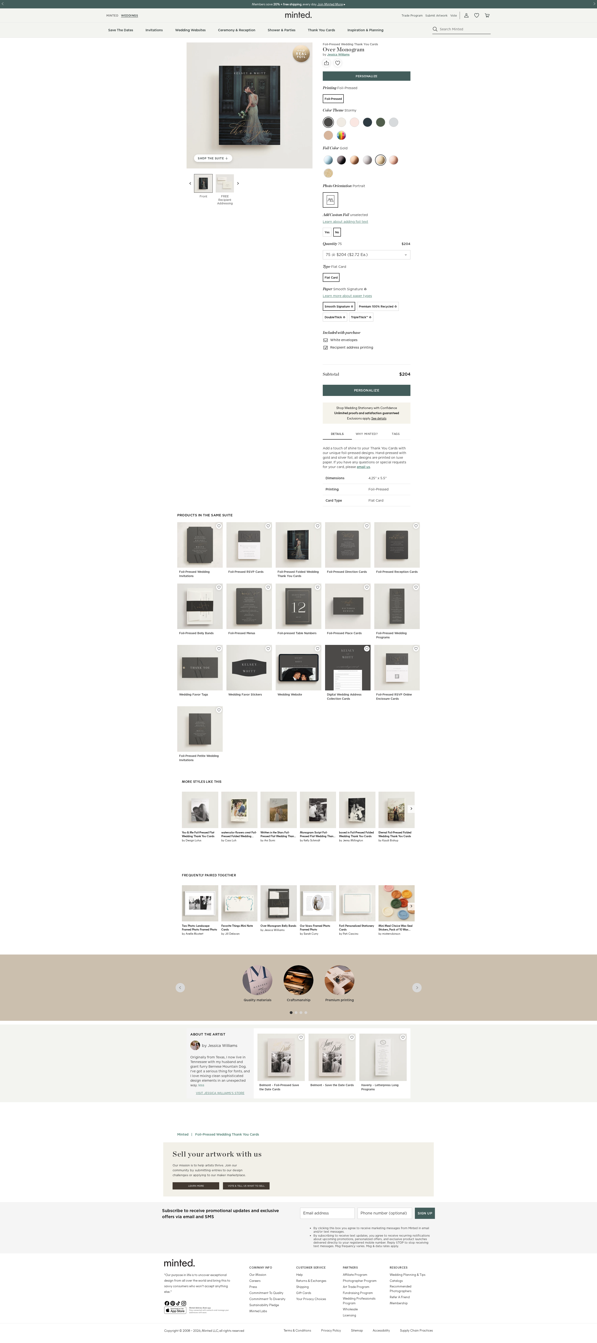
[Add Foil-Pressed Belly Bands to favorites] (219, 587)
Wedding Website (290, 694)
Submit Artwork (436, 15)
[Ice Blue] (328, 160)
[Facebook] (167, 1303)
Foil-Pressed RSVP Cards (246, 572)
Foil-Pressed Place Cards (344, 633)
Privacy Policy (331, 1330)
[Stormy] (328, 122)
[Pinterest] (172, 1303)
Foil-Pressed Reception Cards (397, 572)
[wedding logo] (298, 14)
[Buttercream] (341, 122)
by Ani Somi (267, 840)
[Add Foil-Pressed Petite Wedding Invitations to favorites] (219, 710)
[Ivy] (380, 122)
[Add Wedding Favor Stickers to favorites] (268, 648)
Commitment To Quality (266, 1293)
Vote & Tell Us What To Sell (246, 1186)
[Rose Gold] (393, 160)
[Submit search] (435, 29)
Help (299, 1274)
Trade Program (412, 15)
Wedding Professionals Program (359, 1300)
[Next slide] (238, 183)
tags (396, 434)
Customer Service (311, 1267)
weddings (129, 15)
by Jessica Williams (272, 930)
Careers (254, 1280)
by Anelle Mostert (192, 933)
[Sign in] (466, 15)
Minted (182, 1134)
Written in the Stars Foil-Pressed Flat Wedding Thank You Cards (277, 834)
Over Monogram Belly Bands (278, 925)
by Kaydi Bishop (388, 840)
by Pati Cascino (348, 933)
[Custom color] (341, 135)
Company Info (260, 1267)
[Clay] (328, 135)
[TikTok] (178, 1303)
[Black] (341, 160)
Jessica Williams (338, 54)
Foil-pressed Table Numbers (297, 633)
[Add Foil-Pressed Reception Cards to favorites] (416, 526)
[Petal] (354, 122)
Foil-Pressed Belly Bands (196, 633)
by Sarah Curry (309, 933)
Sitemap (357, 1330)
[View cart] (487, 15)
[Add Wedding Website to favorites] (317, 648)
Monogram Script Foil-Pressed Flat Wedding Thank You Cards (317, 834)
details (337, 434)
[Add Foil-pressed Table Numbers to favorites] (317, 587)
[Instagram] (184, 1303)
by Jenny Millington (351, 840)
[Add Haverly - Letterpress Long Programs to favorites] (403, 1037)
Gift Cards (303, 1293)
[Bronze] (354, 160)
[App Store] (175, 1312)
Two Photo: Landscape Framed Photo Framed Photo (199, 927)
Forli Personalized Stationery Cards (356, 927)
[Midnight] (367, 122)
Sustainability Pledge (264, 1305)
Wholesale (350, 1309)
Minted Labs (258, 1311)
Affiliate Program (355, 1274)
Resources (399, 1267)
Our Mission (257, 1274)
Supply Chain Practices (416, 1330)
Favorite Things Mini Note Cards (237, 927)
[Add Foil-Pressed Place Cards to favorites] (367, 587)
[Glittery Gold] (328, 173)
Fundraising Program (358, 1293)
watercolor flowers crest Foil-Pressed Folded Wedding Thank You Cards (239, 834)
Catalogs (396, 1280)
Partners (350, 1267)
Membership (399, 1303)
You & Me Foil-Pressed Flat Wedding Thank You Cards (198, 834)
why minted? (367, 434)
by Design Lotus (191, 840)
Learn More (196, 1186)
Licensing (349, 1315)
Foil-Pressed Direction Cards (347, 572)
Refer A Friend (400, 1297)
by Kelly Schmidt (310, 840)
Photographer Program (360, 1280)
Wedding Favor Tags (193, 694)
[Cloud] (393, 122)
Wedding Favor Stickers (245, 694)
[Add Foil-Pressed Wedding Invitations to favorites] (219, 526)
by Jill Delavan (230, 933)
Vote (453, 15)
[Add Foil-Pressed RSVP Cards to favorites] (268, 526)
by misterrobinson (389, 933)
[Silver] (367, 160)
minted (112, 15)
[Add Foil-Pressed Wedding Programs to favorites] (416, 587)
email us (363, 467)
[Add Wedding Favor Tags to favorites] (219, 648)
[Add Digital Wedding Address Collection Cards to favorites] (367, 648)
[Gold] (380, 160)
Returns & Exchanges (311, 1280)
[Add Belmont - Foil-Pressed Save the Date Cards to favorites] (301, 1037)
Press (253, 1286)
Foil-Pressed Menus (241, 633)
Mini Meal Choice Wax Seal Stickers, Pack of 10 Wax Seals (395, 927)
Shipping (302, 1286)
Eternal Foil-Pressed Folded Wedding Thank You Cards (394, 834)
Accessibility (381, 1330)
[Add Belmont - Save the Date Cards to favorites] (352, 1037)
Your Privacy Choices (311, 1299)
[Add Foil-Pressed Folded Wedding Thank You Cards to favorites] (317, 526)
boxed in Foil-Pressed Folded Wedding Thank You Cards (356, 834)
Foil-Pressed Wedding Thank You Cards (350, 44)
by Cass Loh (228, 840)
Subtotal (331, 374)
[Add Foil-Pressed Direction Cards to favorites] (367, 526)
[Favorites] (476, 15)
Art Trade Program (356, 1286)
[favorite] (337, 63)
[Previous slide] (190, 183)
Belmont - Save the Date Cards (332, 1085)
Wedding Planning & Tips (407, 1274)
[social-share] (326, 63)
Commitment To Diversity (267, 1299)
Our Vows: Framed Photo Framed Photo (315, 927)
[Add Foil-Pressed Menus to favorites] (268, 587)
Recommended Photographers (400, 1288)
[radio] (333, 98)
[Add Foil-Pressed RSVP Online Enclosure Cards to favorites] (416, 648)
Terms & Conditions (297, 1330)
